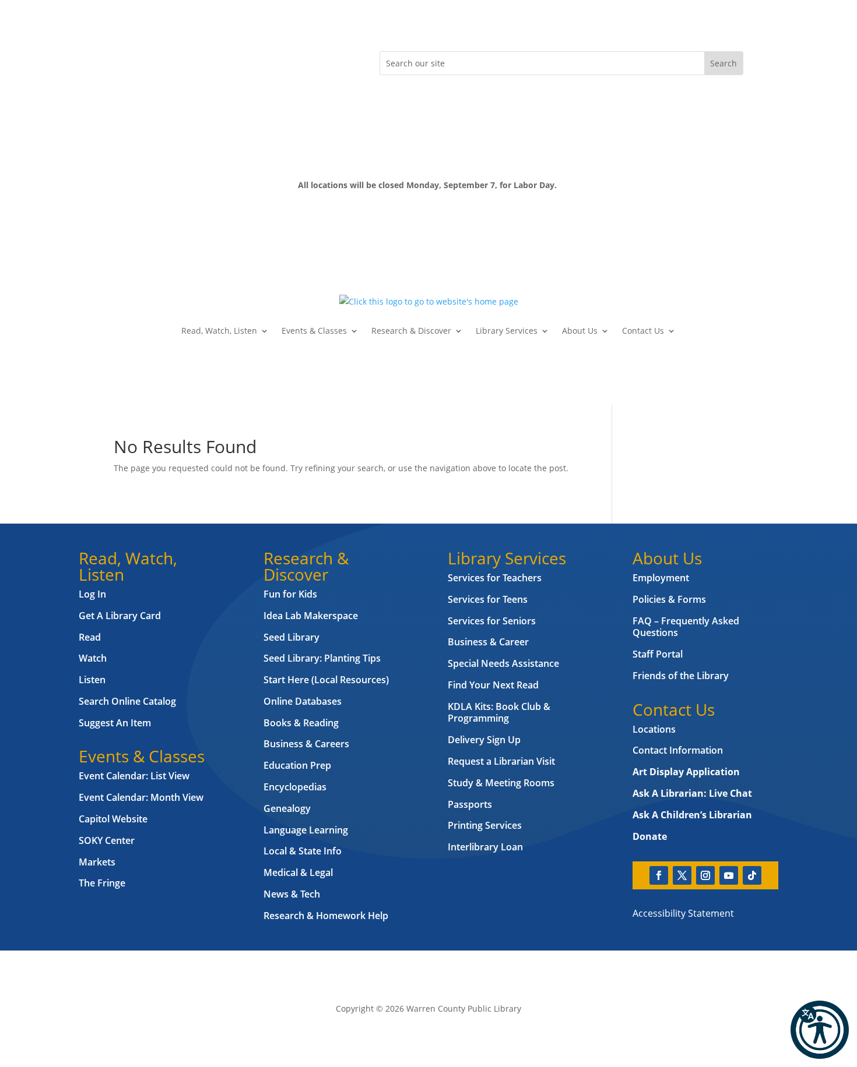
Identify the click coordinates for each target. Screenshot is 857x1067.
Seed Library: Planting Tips (322, 658)
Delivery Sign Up (484, 739)
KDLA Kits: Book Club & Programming (499, 712)
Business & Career (488, 641)
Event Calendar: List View (134, 775)
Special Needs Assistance (503, 663)
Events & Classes (314, 330)
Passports (470, 804)
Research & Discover (411, 330)
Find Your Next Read (493, 685)
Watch (93, 658)
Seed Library (291, 637)
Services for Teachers (495, 577)
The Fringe (102, 883)
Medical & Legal (298, 872)
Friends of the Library (681, 675)
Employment (661, 577)
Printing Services (485, 825)
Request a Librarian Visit (501, 761)
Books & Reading (301, 722)
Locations (654, 729)
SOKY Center (107, 840)
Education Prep (297, 765)
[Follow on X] (146, 60)
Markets (97, 862)
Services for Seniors (492, 620)
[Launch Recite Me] (820, 1030)
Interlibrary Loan (485, 846)
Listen (92, 679)
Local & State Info (303, 851)
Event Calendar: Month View (141, 797)
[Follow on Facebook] (123, 60)
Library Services (507, 330)
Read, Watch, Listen (219, 330)
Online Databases (303, 701)
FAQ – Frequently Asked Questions (686, 627)
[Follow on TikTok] (216, 60)
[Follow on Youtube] (193, 60)
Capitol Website (113, 818)
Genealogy (287, 808)
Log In (92, 594)
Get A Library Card (120, 615)
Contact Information (678, 750)
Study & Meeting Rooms (501, 782)
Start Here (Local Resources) (326, 679)
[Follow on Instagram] (169, 60)
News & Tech (292, 894)
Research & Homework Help (326, 915)
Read (90, 637)
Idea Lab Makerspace (311, 615)
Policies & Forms (669, 599)
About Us (580, 330)
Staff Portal (658, 654)
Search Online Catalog (127, 701)
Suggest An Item (115, 722)
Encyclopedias (295, 786)
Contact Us (643, 330)
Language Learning (306, 830)
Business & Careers (306, 743)
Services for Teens (488, 599)
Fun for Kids (290, 594)
